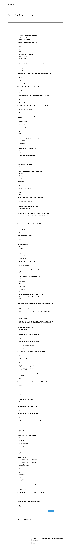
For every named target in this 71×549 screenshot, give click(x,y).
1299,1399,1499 (22, 140)
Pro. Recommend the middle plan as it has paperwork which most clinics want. (33, 210)
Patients (20, 271)
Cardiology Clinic (22, 70)
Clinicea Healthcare (22, 442)
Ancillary (20, 232)
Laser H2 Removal (22, 258)
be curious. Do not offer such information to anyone (28, 307)
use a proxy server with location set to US (26, 201)
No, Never (21, 159)
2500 (20, 194)
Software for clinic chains (23, 56)
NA (19, 437)
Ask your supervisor (22, 202)
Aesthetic (21, 230)
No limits (20, 336)
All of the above (22, 83)
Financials (21, 134)
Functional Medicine (22, 289)
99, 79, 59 (21, 175)
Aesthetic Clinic (22, 67)
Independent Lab (22, 474)
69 (19, 185)
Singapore (21, 450)
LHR (20, 284)
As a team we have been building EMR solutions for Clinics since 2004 (31, 296)
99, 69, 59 (21, 173)
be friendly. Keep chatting (24, 308)
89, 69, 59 (21, 176)
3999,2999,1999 (22, 141)
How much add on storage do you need (26, 345)
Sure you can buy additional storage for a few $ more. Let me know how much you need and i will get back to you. (36, 347)
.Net (20, 97)
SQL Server (21, 89)
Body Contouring (22, 281)
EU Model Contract (22, 498)
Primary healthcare (22, 229)
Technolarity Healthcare (23, 443)
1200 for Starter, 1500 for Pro (24, 369)
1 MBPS (20, 384)
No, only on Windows (23, 329)
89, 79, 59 (21, 178)
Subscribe (61, 4)
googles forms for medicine (24, 59)
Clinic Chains (21, 479)
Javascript (21, 77)
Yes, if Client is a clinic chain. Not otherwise (27, 157)
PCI (19, 392)
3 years (20, 298)
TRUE (20, 150)
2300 (20, 192)
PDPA (20, 394)
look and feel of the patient (24, 265)
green (20, 51)
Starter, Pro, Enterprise (23, 121)
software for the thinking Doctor (25, 39)
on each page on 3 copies (24, 465)
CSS (20, 81)
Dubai (20, 453)
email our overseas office (23, 199)
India (20, 449)
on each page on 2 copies (24, 464)
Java (20, 99)
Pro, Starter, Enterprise (23, 119)
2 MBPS (20, 385)
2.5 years (21, 299)
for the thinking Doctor (23, 37)
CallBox (20, 131)
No (19, 166)
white (20, 44)
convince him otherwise (23, 318)
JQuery (20, 78)
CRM (20, 133)
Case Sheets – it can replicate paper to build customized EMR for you (31, 111)
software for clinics (22, 58)
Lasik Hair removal (22, 255)
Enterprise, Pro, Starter (23, 122)
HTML (20, 80)
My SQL (20, 90)
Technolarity (21, 440)
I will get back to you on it (24, 343)
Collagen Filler (21, 279)
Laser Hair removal (22, 256)
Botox (20, 278)
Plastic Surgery (22, 286)
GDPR (20, 505)
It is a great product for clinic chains (25, 109)
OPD (20, 227)
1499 (20, 191)
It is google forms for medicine (24, 108)
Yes (19, 160)
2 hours (20, 376)
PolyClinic (21, 68)
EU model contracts (22, 489)
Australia (20, 452)
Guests (20, 272)
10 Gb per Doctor (22, 338)
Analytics (20, 130)
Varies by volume (22, 430)
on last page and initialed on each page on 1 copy (28, 462)
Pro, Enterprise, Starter (23, 124)
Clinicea (20, 438)
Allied (20, 239)
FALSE (20, 152)
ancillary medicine (22, 264)
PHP (20, 100)
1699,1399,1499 (22, 143)
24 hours (20, 378)
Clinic (20, 471)
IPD (19, 226)
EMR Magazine (11, 4)
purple (20, 46)
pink (20, 49)
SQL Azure (21, 92)
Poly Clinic (21, 472)
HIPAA (20, 391)
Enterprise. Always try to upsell (24, 208)
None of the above (22, 249)
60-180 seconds (22, 375)
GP (19, 291)
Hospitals (20, 477)
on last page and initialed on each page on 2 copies (28, 459)
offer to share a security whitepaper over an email (28, 319)
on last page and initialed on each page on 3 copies (28, 460)
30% (20, 431)
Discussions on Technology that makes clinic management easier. (47, 538)
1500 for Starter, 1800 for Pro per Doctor (26, 368)
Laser (20, 283)
